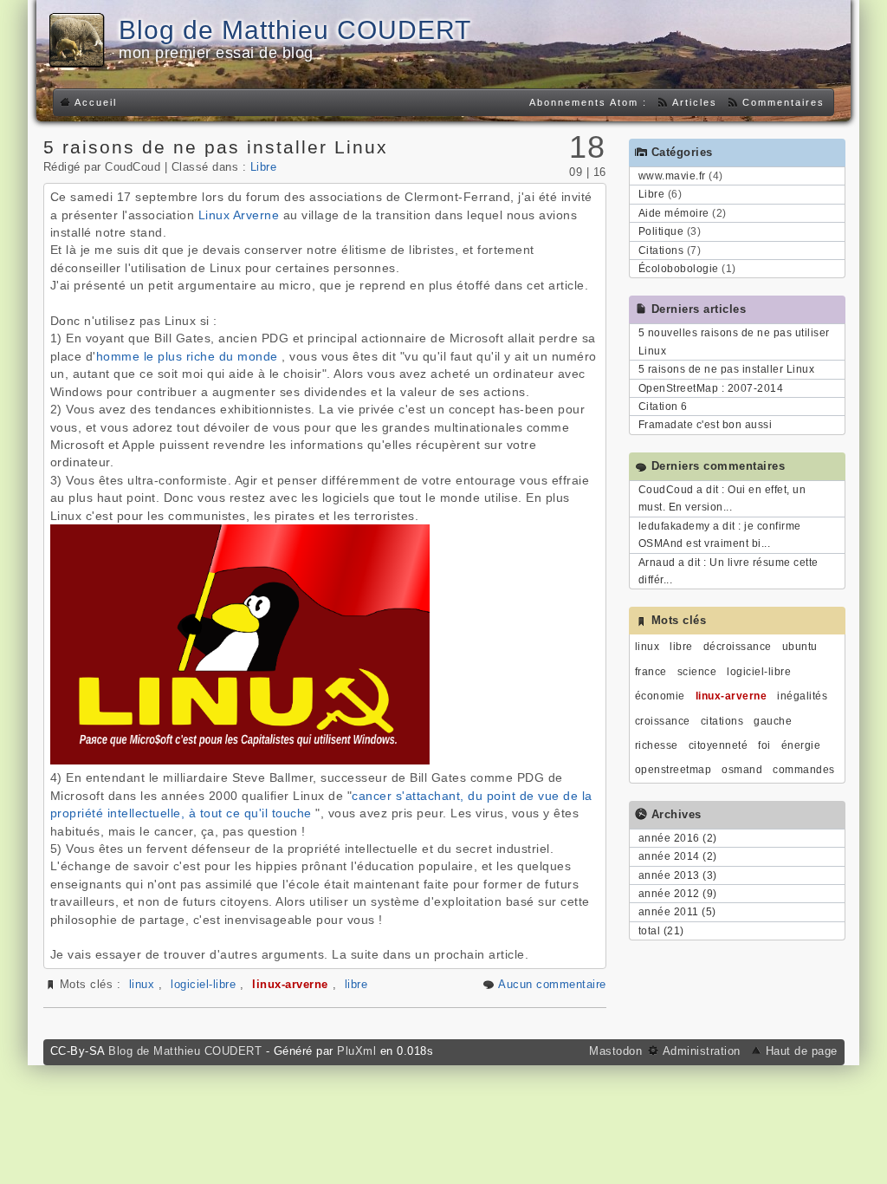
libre (356, 984)
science (697, 672)
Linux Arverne (239, 215)
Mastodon (617, 1050)
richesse (656, 745)
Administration (702, 1050)
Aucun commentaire (552, 984)
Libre (263, 166)
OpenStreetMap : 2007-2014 (711, 388)
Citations (661, 250)
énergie (801, 745)
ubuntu (800, 647)
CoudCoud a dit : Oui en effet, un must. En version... (722, 498)
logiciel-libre (203, 984)
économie (660, 696)
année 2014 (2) (677, 856)
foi (764, 745)
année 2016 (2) (677, 838)
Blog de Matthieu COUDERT (295, 30)
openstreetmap (673, 770)
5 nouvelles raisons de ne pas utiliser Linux (734, 341)
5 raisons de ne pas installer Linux (215, 147)
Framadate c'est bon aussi (705, 425)
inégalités (802, 696)
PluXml (356, 1050)
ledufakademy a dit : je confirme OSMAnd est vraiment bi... (719, 535)
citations (722, 721)
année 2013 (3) (677, 875)
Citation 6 (663, 406)
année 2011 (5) (677, 912)
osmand (742, 770)
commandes (804, 770)
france (651, 672)
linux (142, 984)
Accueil (95, 102)
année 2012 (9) (677, 894)
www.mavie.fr (672, 176)
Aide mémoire (673, 213)
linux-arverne (290, 984)
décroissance (737, 647)
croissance (662, 721)
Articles (694, 102)
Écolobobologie (678, 269)
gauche (773, 721)
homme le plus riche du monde (187, 356)
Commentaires (783, 102)
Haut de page (802, 1050)
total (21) (661, 931)
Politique (661, 231)
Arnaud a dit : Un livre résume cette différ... (728, 571)
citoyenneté (718, 745)
